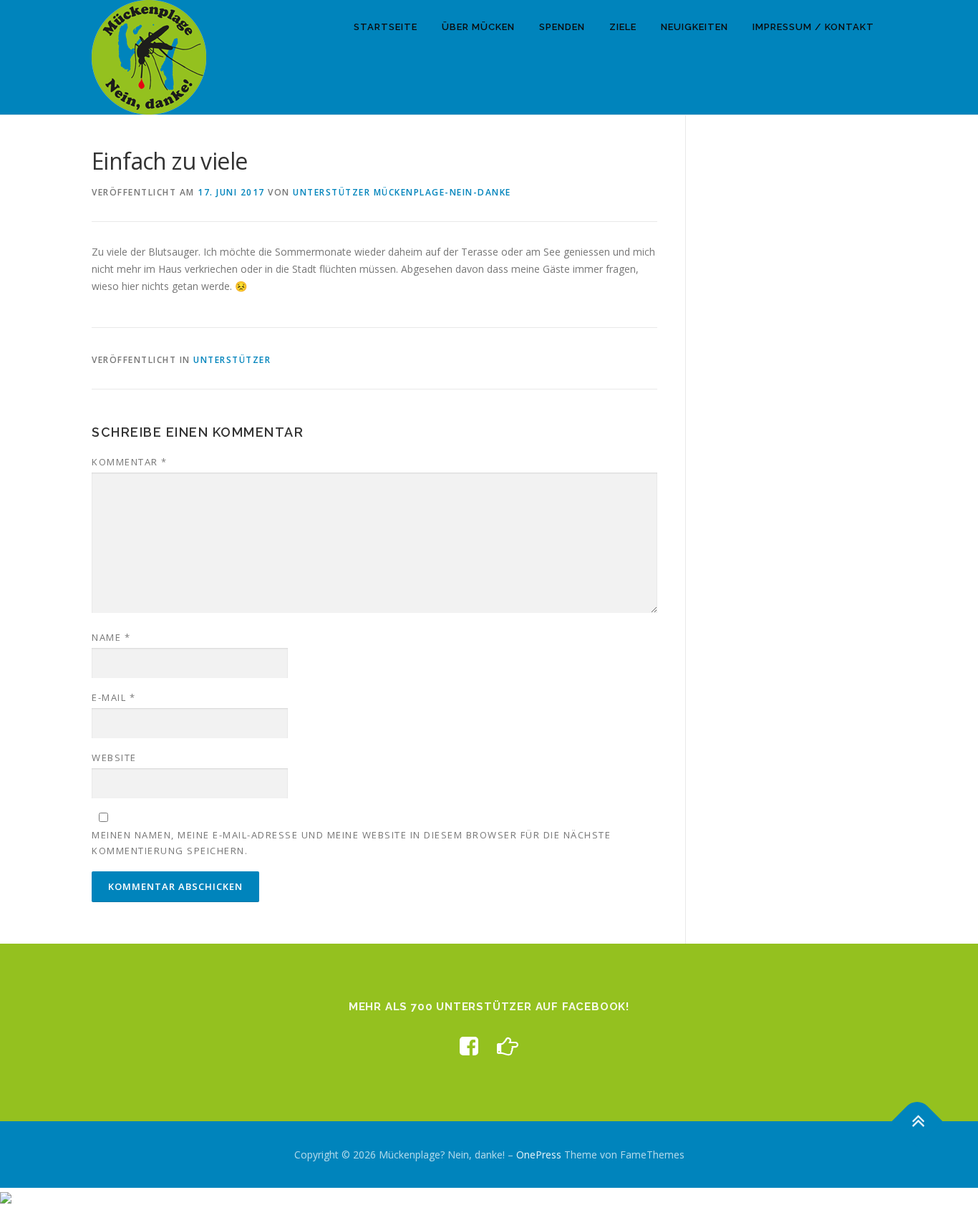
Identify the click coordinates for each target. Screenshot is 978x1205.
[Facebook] (469, 1045)
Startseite (385, 26)
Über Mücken (478, 26)
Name (111, 637)
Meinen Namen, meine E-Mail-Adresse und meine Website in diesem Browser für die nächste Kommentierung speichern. (351, 842)
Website (114, 757)
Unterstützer (232, 360)
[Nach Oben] (917, 1120)
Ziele (622, 26)
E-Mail (113, 697)
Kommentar (130, 461)
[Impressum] (507, 1045)
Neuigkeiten (694, 26)
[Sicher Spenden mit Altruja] (5, 1196)
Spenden (562, 26)
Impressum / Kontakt (813, 26)
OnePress (538, 1154)
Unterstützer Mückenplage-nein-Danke (402, 192)
